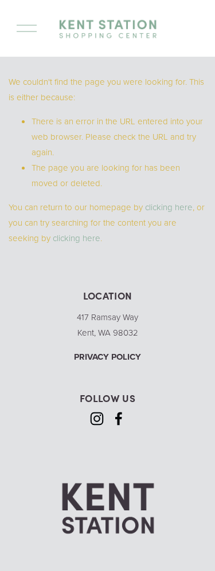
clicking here (169, 207)
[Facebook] (119, 419)
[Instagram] (97, 419)
